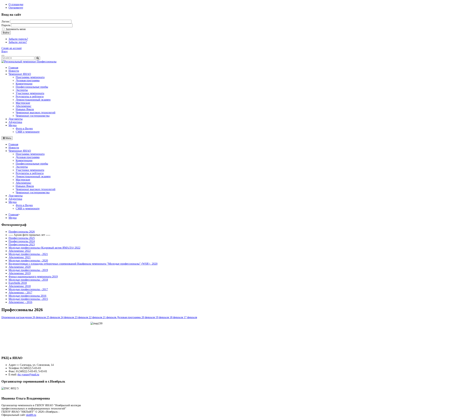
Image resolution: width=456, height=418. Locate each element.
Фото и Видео (24, 205)
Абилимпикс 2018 (20, 286)
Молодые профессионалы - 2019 (28, 270)
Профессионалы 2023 (22, 244)
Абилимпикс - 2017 (20, 292)
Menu (8, 138)
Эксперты (22, 166)
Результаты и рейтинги (30, 173)
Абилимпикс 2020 (20, 266)
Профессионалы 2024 (22, 241)
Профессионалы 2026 (22, 231)
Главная (13, 144)
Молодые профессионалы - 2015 (28, 298)
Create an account (11, 48)
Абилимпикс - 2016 (20, 302)
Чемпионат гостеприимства (33, 192)
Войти (6, 32)
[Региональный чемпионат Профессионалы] (28, 61)
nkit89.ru (31, 414)
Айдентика (15, 198)
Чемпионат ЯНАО (20, 150)
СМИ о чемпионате (28, 208)
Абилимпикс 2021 (20, 257)
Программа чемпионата (30, 153)
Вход (4, 51)
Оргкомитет (16, 7)
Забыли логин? (18, 42)
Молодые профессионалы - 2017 (28, 289)
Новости (14, 147)
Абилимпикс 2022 (20, 250)
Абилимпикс (23, 182)
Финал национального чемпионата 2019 (33, 276)
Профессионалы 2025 (22, 238)
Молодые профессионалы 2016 (27, 295)
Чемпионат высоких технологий (35, 189)
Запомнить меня (15, 29)
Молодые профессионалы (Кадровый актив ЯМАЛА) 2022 (44, 247)
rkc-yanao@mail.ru (28, 374)
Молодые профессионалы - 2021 (28, 254)
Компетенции (24, 160)
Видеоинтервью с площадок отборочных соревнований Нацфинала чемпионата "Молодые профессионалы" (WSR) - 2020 (83, 263)
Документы (16, 195)
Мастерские (23, 179)
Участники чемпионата (30, 170)
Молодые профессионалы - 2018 (28, 279)
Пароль (5, 25)
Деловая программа (28, 157)
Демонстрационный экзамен (33, 176)
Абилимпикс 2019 (20, 273)
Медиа (13, 202)
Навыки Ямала (25, 186)
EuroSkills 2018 (18, 282)
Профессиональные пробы (32, 163)
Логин (5, 21)
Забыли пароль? (18, 38)
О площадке (16, 4)
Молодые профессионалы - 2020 (28, 260)
